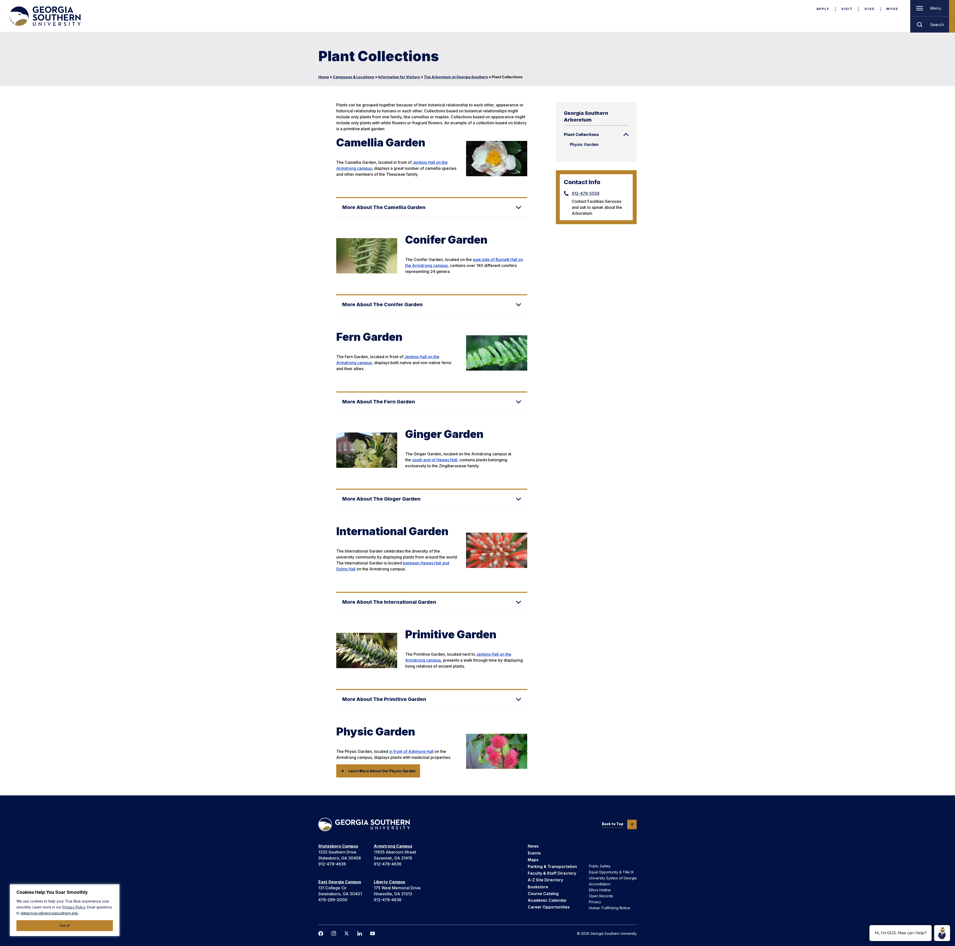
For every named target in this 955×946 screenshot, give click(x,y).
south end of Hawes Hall (434, 459)
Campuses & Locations (353, 77)
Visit (847, 9)
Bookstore (538, 886)
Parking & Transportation (552, 866)
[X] (346, 933)
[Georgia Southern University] (44, 16)
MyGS (892, 9)
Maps (533, 859)
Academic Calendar (547, 900)
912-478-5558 (585, 193)
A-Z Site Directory (545, 879)
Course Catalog (543, 893)
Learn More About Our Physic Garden (382, 771)
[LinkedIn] (359, 933)
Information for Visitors (399, 77)
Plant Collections (581, 134)
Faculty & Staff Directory (552, 873)
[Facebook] (320, 933)
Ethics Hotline (600, 890)
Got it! (64, 925)
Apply (822, 9)
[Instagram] (333, 933)
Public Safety (600, 866)
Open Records (601, 896)
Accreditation (600, 884)
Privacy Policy (73, 907)
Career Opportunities (549, 906)
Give (869, 9)
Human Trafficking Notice (609, 908)
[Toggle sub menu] (626, 134)
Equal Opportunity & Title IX (611, 872)
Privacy (595, 902)
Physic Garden (584, 144)
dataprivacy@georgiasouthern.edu (49, 913)
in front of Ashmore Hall (411, 751)
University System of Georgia (613, 878)
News (533, 846)
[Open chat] (942, 933)
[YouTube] (372, 933)
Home (323, 77)
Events (534, 853)
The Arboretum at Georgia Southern (456, 77)
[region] (64, 910)
